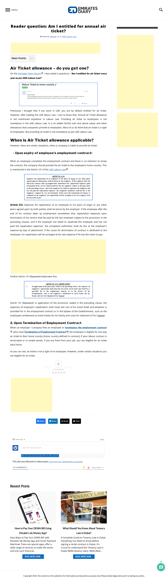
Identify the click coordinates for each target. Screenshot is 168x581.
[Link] (50, 455)
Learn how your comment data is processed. (66, 462)
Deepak (53, 36)
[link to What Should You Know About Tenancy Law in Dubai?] (84, 507)
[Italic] (26, 455)
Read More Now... (33, 556)
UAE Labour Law (69, 36)
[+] (57, 455)
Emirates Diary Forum (29, 73)
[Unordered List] (40, 455)
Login (102, 439)
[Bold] (23, 455)
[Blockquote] (43, 455)
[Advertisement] (55, 48)
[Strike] (33, 455)
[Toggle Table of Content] (30, 58)
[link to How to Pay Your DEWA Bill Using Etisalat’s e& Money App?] (33, 507)
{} (53, 455)
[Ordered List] (36, 455)
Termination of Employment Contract (45, 332)
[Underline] (29, 455)
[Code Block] (47, 455)
